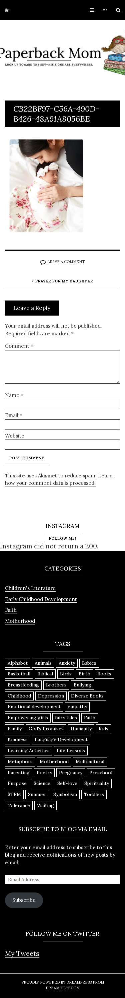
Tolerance (19, 805)
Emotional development (34, 707)
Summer (37, 794)
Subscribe (24, 900)
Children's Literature (30, 588)
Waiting (45, 805)
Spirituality (96, 783)
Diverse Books (87, 696)
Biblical (45, 674)
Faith (11, 610)
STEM (14, 794)
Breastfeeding (23, 685)
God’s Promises (46, 729)
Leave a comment (66, 261)
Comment (19, 346)
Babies (89, 663)
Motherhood (20, 621)
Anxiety (67, 663)
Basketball (19, 674)
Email (13, 415)
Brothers (56, 685)
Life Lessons (71, 750)
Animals (43, 663)
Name (14, 395)
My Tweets (22, 953)
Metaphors (20, 761)
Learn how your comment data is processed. (59, 479)
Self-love (67, 783)
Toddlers (94, 794)
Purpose (17, 783)
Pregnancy (70, 773)
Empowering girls (28, 718)
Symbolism (65, 794)
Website (14, 436)
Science (42, 783)
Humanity (81, 729)
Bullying (82, 685)
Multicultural (90, 761)
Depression (51, 696)
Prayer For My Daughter (64, 281)
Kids (103, 729)
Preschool (100, 773)
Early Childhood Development (41, 599)
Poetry (44, 773)
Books (104, 674)
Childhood (19, 696)
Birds (66, 674)
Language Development (61, 739)
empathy (77, 707)
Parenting (19, 773)
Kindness (18, 739)
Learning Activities (29, 750)
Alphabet (18, 663)
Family (15, 729)
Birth (84, 674)
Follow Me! (62, 538)
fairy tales (66, 718)
